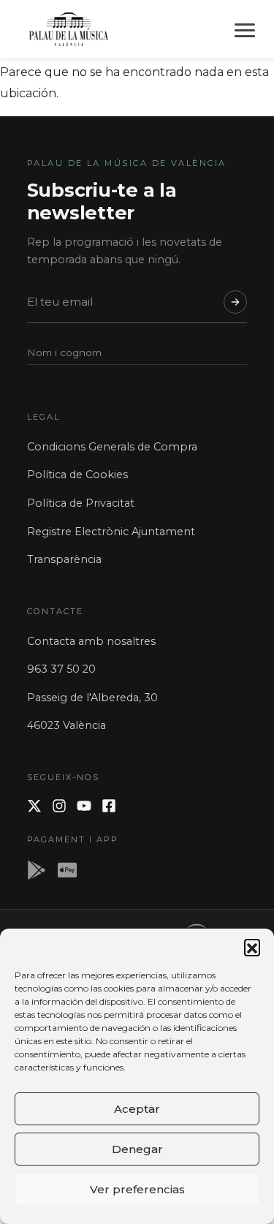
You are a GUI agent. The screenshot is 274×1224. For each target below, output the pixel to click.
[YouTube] (84, 805)
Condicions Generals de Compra (112, 446)
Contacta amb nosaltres (91, 641)
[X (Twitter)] (34, 805)
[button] (252, 947)
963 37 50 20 (61, 669)
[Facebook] (109, 805)
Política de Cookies (77, 474)
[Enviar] (235, 302)
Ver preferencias (137, 1189)
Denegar (137, 1149)
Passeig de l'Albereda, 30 (92, 697)
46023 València (66, 725)
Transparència (64, 559)
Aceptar (137, 1109)
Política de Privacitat (80, 503)
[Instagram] (59, 805)
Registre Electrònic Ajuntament (111, 531)
